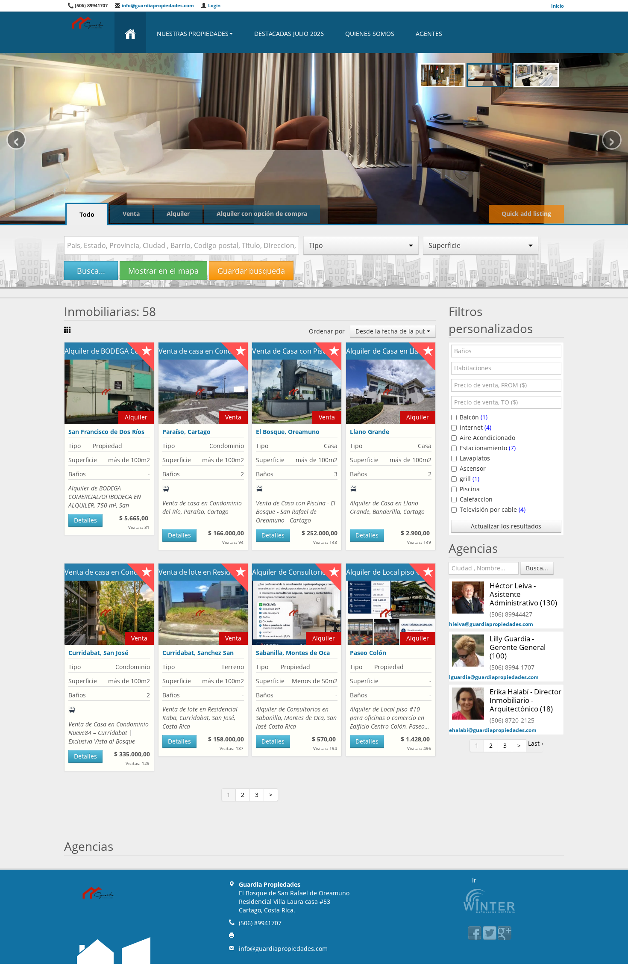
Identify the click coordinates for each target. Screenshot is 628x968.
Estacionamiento (488, 448)
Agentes (429, 34)
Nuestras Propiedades (193, 34)
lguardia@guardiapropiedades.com (494, 677)
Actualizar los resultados (506, 526)
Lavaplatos (475, 458)
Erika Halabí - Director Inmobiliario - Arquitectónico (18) (525, 700)
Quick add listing (526, 214)
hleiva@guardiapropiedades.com (491, 624)
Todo (86, 214)
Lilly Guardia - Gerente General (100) (518, 647)
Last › (535, 743)
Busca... (91, 271)
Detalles (85, 520)
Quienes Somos (369, 34)
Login (213, 5)
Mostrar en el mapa (163, 271)
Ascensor (473, 468)
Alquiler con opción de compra (262, 214)
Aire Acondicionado (487, 438)
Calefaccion (476, 499)
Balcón (473, 417)
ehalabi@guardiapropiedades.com (493, 730)
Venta (131, 214)
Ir (474, 880)
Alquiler (178, 214)
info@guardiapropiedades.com (157, 5)
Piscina (470, 489)
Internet (475, 427)
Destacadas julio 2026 (289, 34)
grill (469, 479)
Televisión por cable (492, 509)
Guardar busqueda (251, 271)
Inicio (557, 6)
